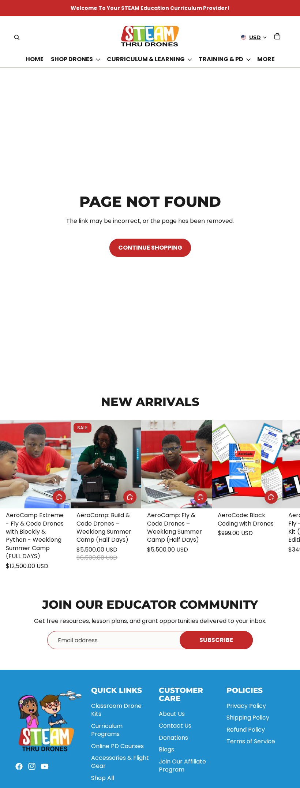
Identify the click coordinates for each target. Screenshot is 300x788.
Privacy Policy (246, 706)
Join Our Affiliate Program (182, 765)
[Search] (17, 37)
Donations (173, 737)
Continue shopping (150, 247)
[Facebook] (19, 766)
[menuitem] (266, 60)
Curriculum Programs (107, 730)
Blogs (166, 749)
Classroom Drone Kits (116, 710)
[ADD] (59, 497)
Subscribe (216, 640)
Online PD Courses (117, 746)
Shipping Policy (247, 717)
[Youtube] (44, 766)
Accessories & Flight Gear (120, 762)
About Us (172, 714)
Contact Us (175, 725)
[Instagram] (31, 766)
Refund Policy (245, 729)
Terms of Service (250, 741)
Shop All (102, 778)
